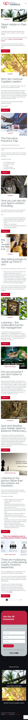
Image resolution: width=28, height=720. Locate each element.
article (10, 592)
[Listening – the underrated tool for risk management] (14, 308)
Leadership (6, 19)
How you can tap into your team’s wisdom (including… (13, 203)
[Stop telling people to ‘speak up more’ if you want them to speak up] (14, 245)
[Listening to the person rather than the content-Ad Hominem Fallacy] (14, 463)
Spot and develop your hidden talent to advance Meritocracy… (14, 428)
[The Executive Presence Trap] (14, 124)
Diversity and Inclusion (10, 366)
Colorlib (7, 714)
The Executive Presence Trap (9, 139)
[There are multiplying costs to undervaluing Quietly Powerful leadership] (14, 545)
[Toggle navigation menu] (25, 3)
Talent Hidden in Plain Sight (14, 26)
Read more (6, 51)
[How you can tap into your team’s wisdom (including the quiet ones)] (14, 186)
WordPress (17, 714)
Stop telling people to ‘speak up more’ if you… (14, 262)
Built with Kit (14, 653)
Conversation (10, 420)
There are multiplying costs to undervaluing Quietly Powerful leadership (14, 563)
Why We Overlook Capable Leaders (12, 80)
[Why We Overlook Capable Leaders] (14, 64)
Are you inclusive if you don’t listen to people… (12, 374)
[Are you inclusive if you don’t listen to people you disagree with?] (14, 357)
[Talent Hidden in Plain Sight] (14, 15)
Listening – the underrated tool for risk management (12, 325)
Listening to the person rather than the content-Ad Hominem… (12, 481)
